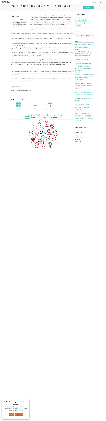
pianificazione (79, 22)
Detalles (21, 410)
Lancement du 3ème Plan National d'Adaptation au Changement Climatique (83, 53)
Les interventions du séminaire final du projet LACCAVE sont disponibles (83, 92)
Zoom (32, 117)
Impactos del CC (40, 2)
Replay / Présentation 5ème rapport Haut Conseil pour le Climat (84, 85)
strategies (83, 18)
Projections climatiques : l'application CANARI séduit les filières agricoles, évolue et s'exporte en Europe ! (84, 67)
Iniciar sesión (78, 2)
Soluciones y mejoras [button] (52, 2)
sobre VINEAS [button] (31, 2)
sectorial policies (81, 20)
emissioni (78, 25)
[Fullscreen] (27, 117)
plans (77, 18)
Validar (11, 414)
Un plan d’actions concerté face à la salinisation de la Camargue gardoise (84, 46)
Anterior (88, 7)
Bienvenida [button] (23, 2)
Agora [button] (60, 2)
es (87, 2)
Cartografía (67, 2)
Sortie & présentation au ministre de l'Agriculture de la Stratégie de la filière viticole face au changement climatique (84, 117)
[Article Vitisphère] (81, 59)
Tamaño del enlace (48, 117)
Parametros (18, 414)
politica (87, 22)
